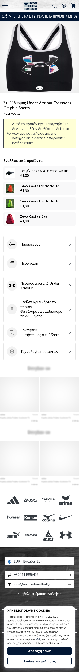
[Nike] (66, 517)
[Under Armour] (66, 535)
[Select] (48, 535)
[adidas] (13, 500)
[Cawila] (48, 500)
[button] (39, 244)
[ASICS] (30, 500)
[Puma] (13, 535)
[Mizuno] (48, 517)
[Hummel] (13, 517)
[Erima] (66, 500)
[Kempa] (30, 517)
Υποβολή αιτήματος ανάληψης (39, 594)
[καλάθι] (73, 6)
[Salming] (30, 535)
